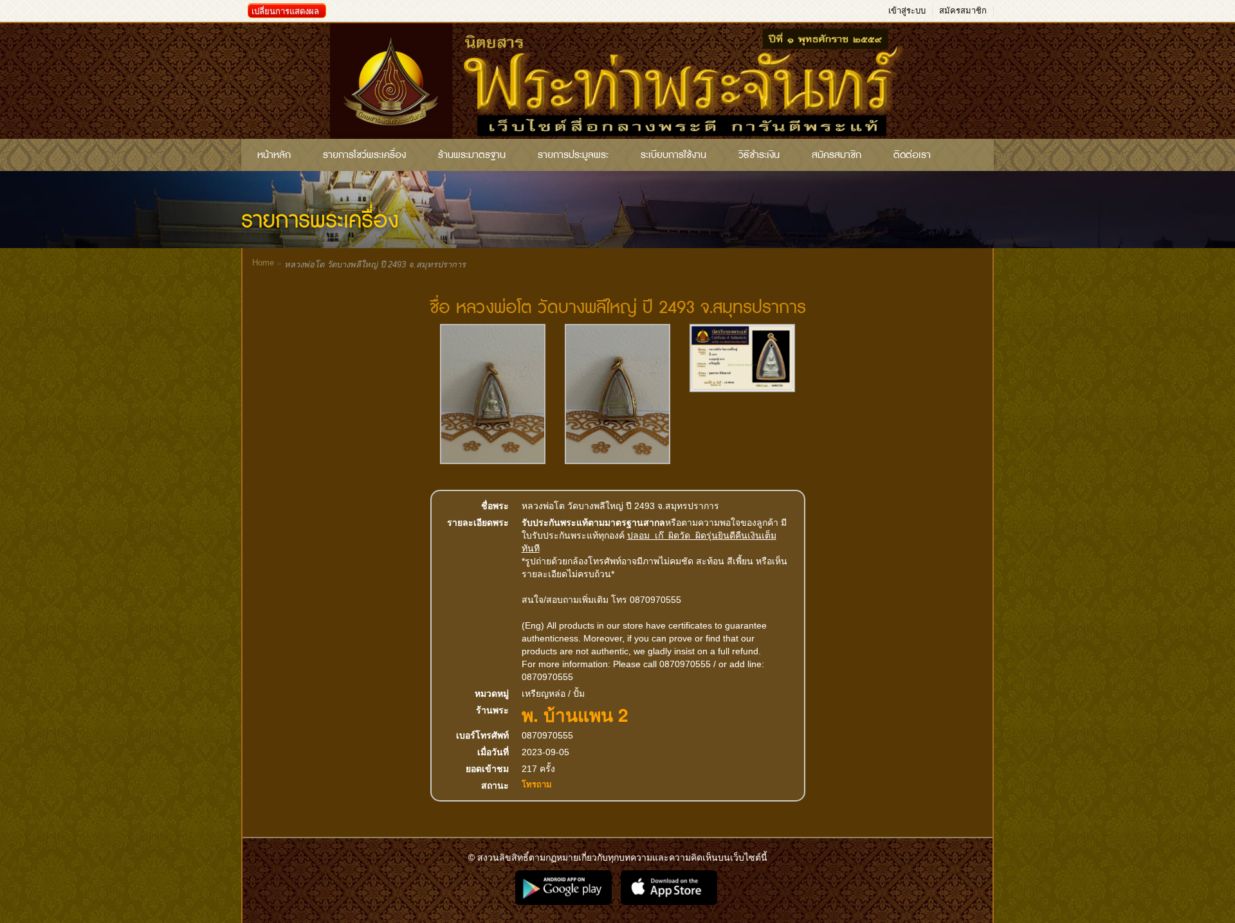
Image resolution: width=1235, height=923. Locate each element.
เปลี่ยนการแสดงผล (285, 11)
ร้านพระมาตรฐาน (472, 154)
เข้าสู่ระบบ (907, 10)
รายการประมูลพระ (573, 154)
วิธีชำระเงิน (759, 154)
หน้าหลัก (274, 154)
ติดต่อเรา (912, 154)
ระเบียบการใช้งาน (673, 154)
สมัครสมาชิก (963, 10)
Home (263, 262)
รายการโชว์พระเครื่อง (364, 154)
